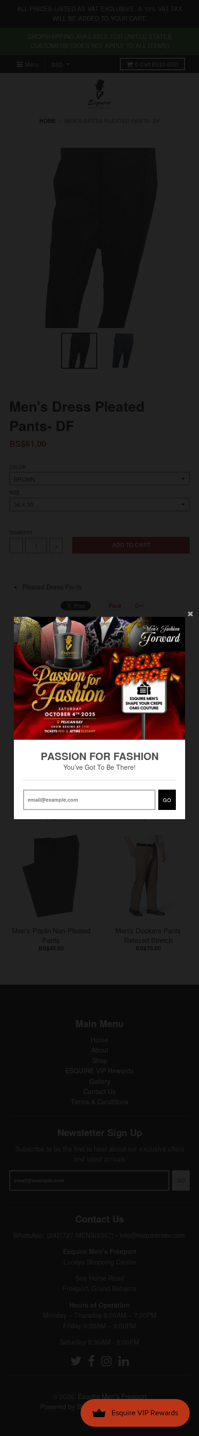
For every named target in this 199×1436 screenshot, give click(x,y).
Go (167, 799)
